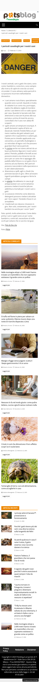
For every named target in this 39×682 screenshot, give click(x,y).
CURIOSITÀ (5, 41)
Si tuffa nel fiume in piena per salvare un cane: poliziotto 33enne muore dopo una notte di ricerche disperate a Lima (18, 319)
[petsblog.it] (19, 16)
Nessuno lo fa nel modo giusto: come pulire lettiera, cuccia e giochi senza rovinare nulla (19, 403)
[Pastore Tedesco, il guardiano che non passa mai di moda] (6, 557)
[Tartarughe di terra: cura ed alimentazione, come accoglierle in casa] (19, 471)
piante (9, 181)
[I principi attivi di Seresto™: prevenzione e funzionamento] (6, 515)
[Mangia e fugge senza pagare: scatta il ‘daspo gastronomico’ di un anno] (19, 346)
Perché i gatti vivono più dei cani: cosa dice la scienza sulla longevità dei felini (25, 529)
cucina (9, 148)
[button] (37, 25)
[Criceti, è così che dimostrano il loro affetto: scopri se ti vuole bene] (19, 429)
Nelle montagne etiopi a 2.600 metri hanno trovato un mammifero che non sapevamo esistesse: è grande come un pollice (18, 275)
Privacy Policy (6, 649)
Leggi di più (6, 285)
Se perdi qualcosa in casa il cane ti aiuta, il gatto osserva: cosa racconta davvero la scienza (25, 543)
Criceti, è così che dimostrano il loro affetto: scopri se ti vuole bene (19, 445)
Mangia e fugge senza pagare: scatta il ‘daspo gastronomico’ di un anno (16, 362)
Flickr (8, 229)
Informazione (16, 41)
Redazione (19, 650)
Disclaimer (31, 650)
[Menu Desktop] (3, 25)
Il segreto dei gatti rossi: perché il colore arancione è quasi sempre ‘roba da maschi (25, 573)
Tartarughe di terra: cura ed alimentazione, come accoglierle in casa (19, 487)
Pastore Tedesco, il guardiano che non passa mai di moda (24, 558)
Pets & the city (11, 225)
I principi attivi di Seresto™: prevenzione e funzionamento (25, 515)
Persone (26, 41)
